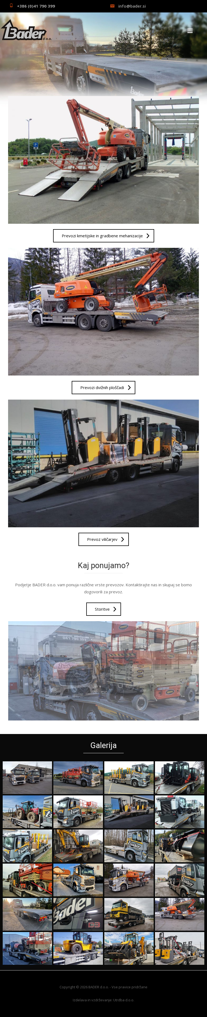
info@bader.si (132, 6)
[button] (27, 777)
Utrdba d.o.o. (123, 1000)
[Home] (26, 29)
